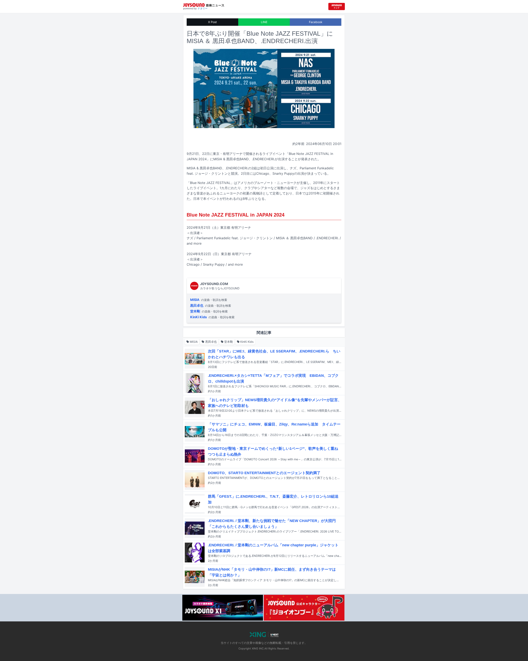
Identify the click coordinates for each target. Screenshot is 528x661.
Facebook (315, 22)
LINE (264, 22)
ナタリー (202, 8)
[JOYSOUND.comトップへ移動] (336, 6)
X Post (212, 22)
